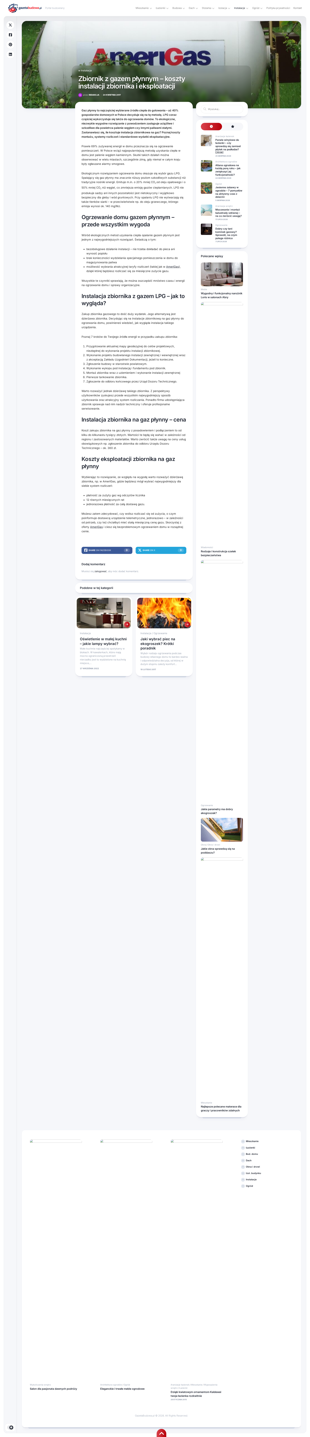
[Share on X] (10, 25)
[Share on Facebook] (10, 35)
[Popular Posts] (232, 126)
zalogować (100, 571)
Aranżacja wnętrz (224, 206)
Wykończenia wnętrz (40, 1384)
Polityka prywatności (278, 8)
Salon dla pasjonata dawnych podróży (53, 1388)
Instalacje (239, 8)
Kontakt (297, 8)
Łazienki (160, 8)
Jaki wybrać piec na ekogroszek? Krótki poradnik (157, 643)
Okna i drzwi (214, 844)
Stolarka (206, 8)
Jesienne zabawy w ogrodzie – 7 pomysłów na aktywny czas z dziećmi (228, 192)
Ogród (255, 8)
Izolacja (222, 8)
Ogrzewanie (160, 633)
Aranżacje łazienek (224, 136)
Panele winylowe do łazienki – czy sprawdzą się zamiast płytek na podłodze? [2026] (228, 146)
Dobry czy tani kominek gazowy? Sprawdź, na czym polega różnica (226, 233)
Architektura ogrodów (226, 161)
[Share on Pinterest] (10, 45)
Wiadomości (207, 547)
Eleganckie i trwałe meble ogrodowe (122, 1388)
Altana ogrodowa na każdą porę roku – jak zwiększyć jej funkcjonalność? (228, 170)
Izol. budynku (253, 1173)
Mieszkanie (142, 8)
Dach (192, 8)
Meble (204, 289)
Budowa (177, 8)
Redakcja (91, 95)
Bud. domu (252, 1154)
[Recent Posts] (211, 126)
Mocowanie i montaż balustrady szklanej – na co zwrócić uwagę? (228, 212)
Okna (203, 844)
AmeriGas (172, 266)
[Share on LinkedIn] (10, 54)
